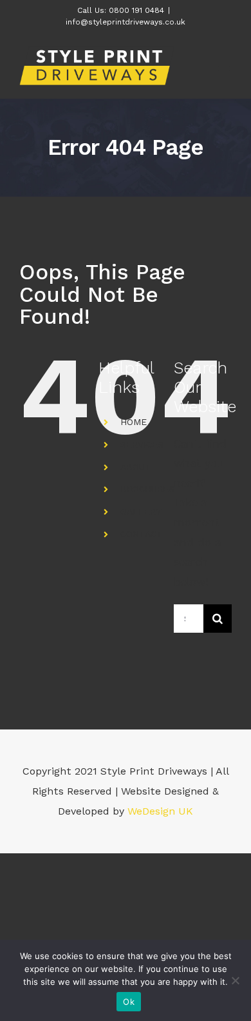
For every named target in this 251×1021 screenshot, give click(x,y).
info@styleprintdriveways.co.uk (125, 21)
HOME (133, 422)
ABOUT (135, 467)
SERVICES (141, 444)
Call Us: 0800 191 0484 (120, 10)
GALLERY (140, 511)
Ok (129, 1001)
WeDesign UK (160, 811)
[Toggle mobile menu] (225, 67)
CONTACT (141, 534)
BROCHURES (147, 489)
